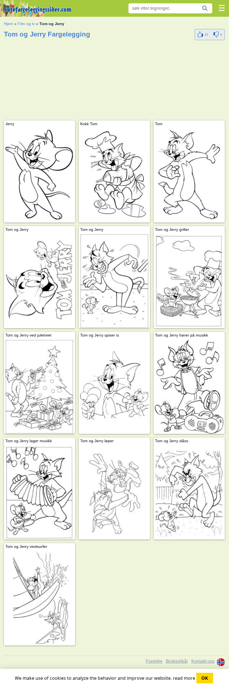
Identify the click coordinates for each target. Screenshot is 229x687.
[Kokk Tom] (114, 175)
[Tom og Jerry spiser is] (114, 387)
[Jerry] (39, 175)
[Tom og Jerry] (39, 281)
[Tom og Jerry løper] (114, 492)
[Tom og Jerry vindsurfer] (39, 598)
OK (204, 678)
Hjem (8, 23)
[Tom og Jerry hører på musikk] (189, 387)
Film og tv (26, 23)
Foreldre (154, 661)
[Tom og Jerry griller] (189, 281)
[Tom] (189, 175)
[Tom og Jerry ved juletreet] (39, 387)
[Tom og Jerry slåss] (189, 492)
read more (184, 678)
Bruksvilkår (177, 661)
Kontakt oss (202, 661)
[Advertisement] (114, 81)
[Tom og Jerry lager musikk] (39, 492)
